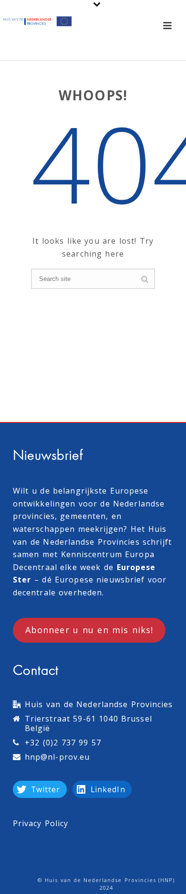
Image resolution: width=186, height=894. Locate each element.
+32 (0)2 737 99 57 (63, 742)
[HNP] (38, 21)
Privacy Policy (41, 823)
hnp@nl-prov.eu (57, 757)
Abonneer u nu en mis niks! (89, 629)
